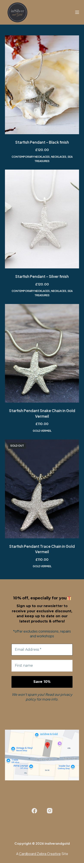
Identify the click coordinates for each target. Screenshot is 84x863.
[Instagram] (49, 811)
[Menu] (77, 12)
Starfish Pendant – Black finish (42, 142)
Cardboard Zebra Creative (40, 853)
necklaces (58, 156)
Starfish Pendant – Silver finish (42, 276)
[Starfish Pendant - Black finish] (42, 84)
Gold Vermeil (42, 430)
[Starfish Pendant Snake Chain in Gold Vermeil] (42, 353)
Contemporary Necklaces (31, 156)
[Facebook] (34, 811)
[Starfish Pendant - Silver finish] (42, 219)
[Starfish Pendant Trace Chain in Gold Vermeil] (42, 488)
